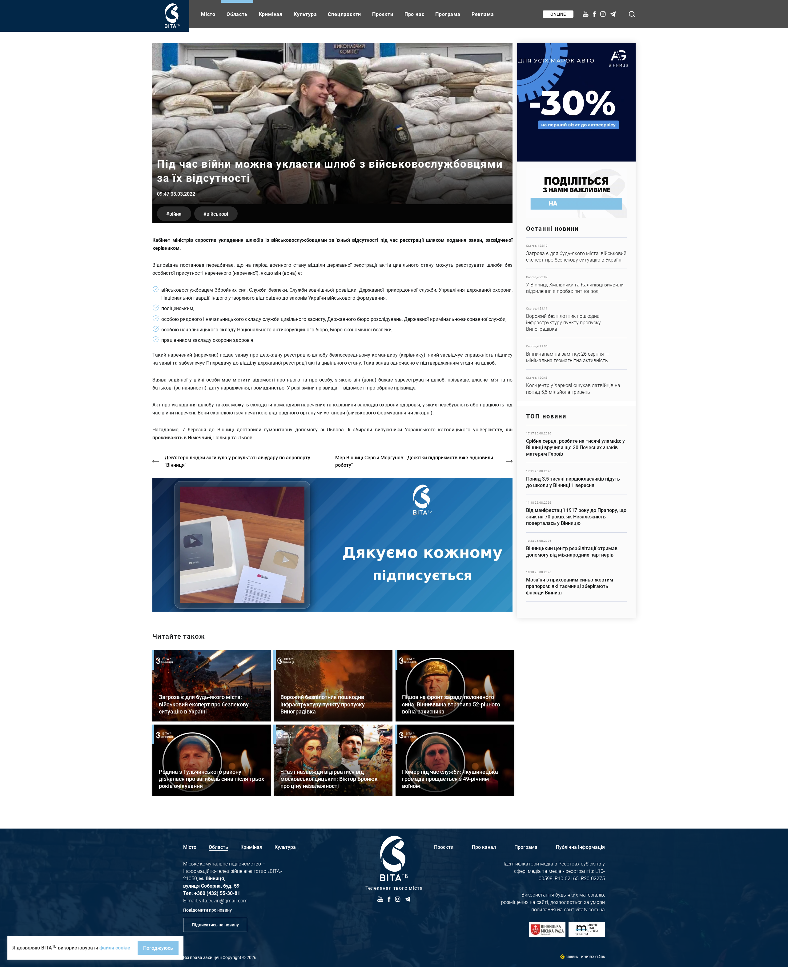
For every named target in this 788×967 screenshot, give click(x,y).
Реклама (483, 14)
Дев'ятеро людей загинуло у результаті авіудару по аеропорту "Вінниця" (237, 461)
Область (237, 14)
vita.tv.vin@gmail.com (223, 900)
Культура (305, 14)
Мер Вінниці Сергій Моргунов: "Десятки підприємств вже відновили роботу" (414, 461)
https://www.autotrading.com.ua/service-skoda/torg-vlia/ (576, 102)
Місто (208, 14)
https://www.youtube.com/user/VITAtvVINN (332, 545)
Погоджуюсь (158, 948)
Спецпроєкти (344, 14)
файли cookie (114, 947)
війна (175, 213)
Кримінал (271, 14)
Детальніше (576, 253)
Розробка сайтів (593, 957)
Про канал (484, 847)
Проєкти (382, 14)
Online (558, 14)
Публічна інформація (580, 847)
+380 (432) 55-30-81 (217, 893)
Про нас (414, 14)
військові (217, 213)
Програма (447, 14)
